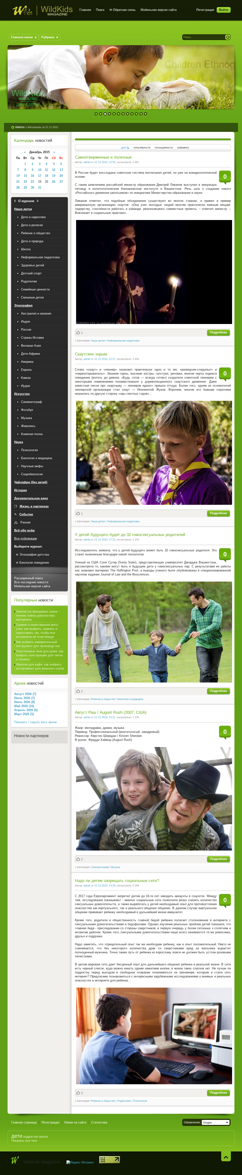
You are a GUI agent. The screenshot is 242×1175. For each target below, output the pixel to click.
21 (18, 181)
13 (61, 170)
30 (32, 187)
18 (46, 175)
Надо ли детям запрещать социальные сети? (117, 880)
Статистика (99, 1122)
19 (53, 175)
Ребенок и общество (103, 699)
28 (18, 187)
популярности (142, 147)
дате (124, 147)
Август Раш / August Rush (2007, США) (111, 712)
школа (43, 1136)
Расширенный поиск (28, 578)
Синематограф (100, 867)
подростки (30, 1136)
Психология (140, 1100)
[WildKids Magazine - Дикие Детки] (15, 1160)
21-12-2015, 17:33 (104, 539)
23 (32, 181)
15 (25, 175)
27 (61, 181)
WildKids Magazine (42, 10)
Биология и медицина (130, 699)
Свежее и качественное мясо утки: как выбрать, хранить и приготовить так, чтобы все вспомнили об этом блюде (37, 631)
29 (25, 187)
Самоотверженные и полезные (103, 157)
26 (53, 181)
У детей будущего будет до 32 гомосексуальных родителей (130, 534)
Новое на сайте (75, 1122)
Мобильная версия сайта (159, 10)
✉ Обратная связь (122, 10)
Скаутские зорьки (91, 354)
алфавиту (183, 147)
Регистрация (205, 10)
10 (136, 114)
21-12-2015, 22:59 (104, 162)
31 (39, 187)
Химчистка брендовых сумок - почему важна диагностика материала (37, 615)
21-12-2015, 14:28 (104, 885)
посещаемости (164, 147)
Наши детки (98, 340)
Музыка (115, 867)
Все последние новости (31, 582)
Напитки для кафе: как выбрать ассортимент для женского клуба (40, 666)
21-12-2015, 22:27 (104, 359)
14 (18, 175)
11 (141, 114)
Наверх (226, 1156)
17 (39, 175)
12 (145, 114)
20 (61, 175)
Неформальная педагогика (123, 340)
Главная (85, 10)
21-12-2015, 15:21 (104, 717)
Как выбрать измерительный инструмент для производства (38, 644)
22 (25, 181)
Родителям (124, 1100)
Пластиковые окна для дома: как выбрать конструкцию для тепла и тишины (39, 655)
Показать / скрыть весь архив (35, 722)
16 (32, 175)
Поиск (100, 10)
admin (86, 162)
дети (16, 1136)
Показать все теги (24, 1140)
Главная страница (24, 1122)
